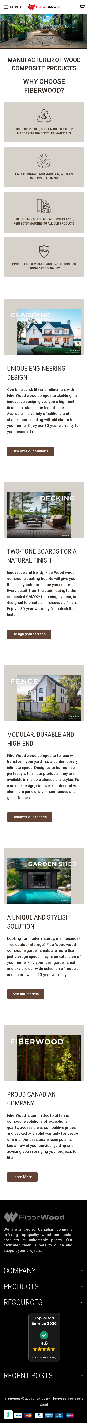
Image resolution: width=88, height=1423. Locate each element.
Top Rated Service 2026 (44, 1320)
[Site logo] (44, 6)
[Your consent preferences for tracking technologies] (8, 1414)
